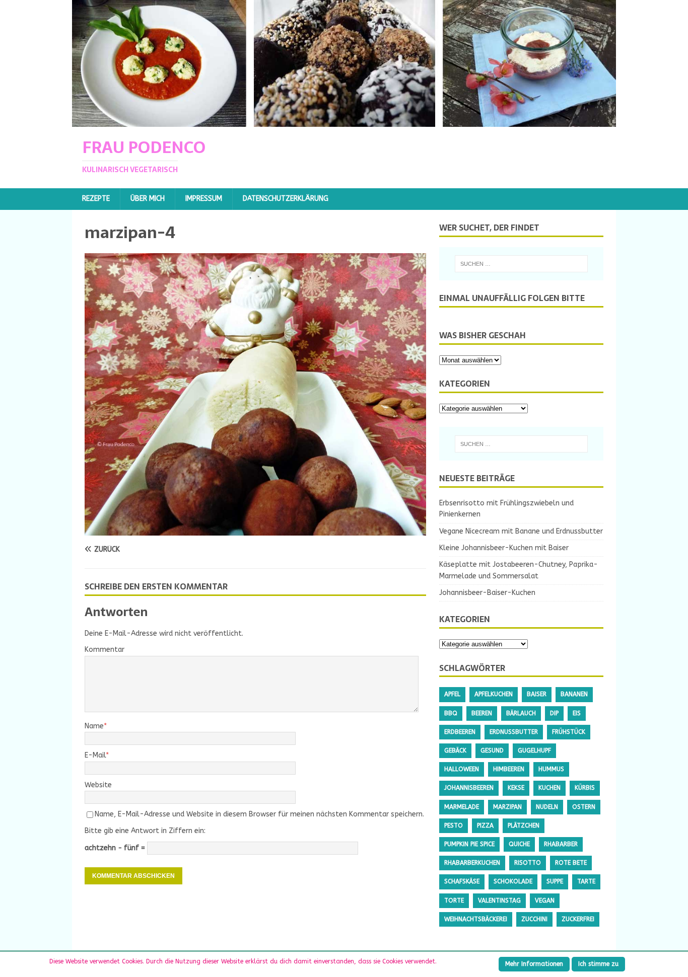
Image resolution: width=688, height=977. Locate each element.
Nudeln (547, 806)
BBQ (450, 713)
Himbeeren (508, 769)
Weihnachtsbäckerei (475, 919)
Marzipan (507, 806)
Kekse (516, 787)
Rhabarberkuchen (472, 862)
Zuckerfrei (578, 919)
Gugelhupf (534, 750)
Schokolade (513, 881)
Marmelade (461, 806)
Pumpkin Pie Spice (469, 844)
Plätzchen (523, 825)
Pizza (485, 825)
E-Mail (95, 755)
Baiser (536, 694)
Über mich (147, 198)
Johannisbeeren (469, 787)
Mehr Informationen (534, 963)
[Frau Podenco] (344, 121)
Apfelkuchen (493, 694)
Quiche (519, 844)
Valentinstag (499, 900)
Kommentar (104, 649)
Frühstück (568, 731)
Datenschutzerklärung (285, 198)
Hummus (551, 769)
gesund (492, 750)
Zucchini (534, 919)
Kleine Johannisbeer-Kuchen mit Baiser (504, 548)
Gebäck (455, 750)
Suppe (554, 881)
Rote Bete (571, 862)
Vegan (545, 900)
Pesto (453, 825)
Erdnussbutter (514, 731)
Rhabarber (561, 844)
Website (98, 785)
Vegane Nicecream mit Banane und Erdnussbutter (521, 531)
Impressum (203, 198)
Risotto (527, 862)
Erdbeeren (459, 731)
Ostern (583, 806)
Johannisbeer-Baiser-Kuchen (487, 592)
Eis (577, 713)
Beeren (481, 713)
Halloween (461, 769)
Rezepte (96, 198)
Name (94, 726)
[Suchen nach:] (521, 263)
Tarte (586, 881)
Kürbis (585, 787)
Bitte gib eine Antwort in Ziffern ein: (145, 830)
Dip (554, 713)
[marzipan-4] (255, 529)
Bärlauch (521, 713)
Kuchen (549, 787)
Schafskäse (461, 881)
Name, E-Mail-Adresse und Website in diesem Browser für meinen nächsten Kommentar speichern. (259, 814)
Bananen (574, 694)
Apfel (452, 694)
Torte (454, 900)
